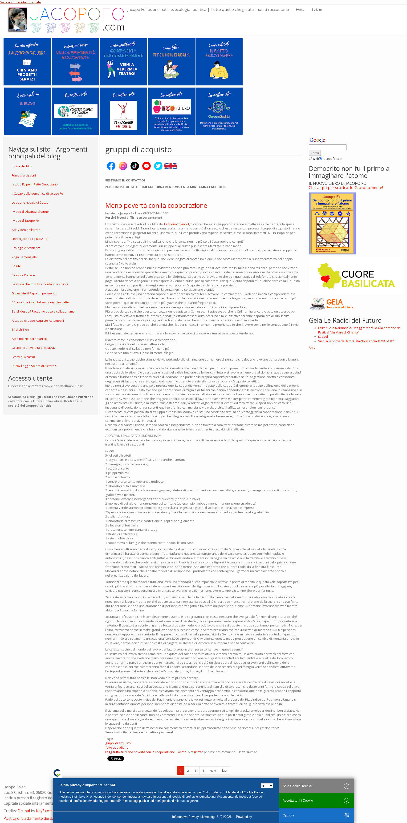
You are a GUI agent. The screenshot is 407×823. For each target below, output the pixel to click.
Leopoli (323, 336)
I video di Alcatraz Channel (30, 211)
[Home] (67, 19)
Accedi (182, 752)
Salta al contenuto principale (20, 2)
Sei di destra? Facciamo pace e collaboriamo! (43, 311)
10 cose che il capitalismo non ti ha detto (40, 302)
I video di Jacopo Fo (25, 220)
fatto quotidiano (116, 747)
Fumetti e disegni (24, 175)
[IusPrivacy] (263, 817)
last (224, 770)
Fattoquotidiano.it (176, 224)
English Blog (20, 329)
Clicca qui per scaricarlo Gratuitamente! (346, 187)
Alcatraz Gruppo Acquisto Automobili (38, 320)
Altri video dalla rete (26, 230)
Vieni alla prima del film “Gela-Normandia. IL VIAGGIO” (356, 341)
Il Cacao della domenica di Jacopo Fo (37, 193)
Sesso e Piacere (23, 275)
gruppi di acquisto (118, 743)
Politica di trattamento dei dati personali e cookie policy (52, 818)
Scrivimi (317, 9)
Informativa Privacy (185, 817)
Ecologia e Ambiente (26, 248)
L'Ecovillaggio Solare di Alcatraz (34, 366)
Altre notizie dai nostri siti (30, 339)
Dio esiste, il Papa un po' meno (34, 293)
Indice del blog (22, 166)
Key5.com (44, 810)
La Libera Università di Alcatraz (34, 347)
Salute (16, 266)
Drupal (24, 810)
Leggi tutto (140, 752)
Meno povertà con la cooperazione (156, 205)
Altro (312, 347)
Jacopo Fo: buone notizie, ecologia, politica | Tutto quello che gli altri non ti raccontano (208, 9)
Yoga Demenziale (24, 257)
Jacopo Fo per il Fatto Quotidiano (35, 184)
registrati (197, 752)
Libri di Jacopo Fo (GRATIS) (30, 239)
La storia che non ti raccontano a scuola (40, 284)
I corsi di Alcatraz (24, 357)
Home (300, 9)
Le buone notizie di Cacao (30, 202)
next (213, 770)
